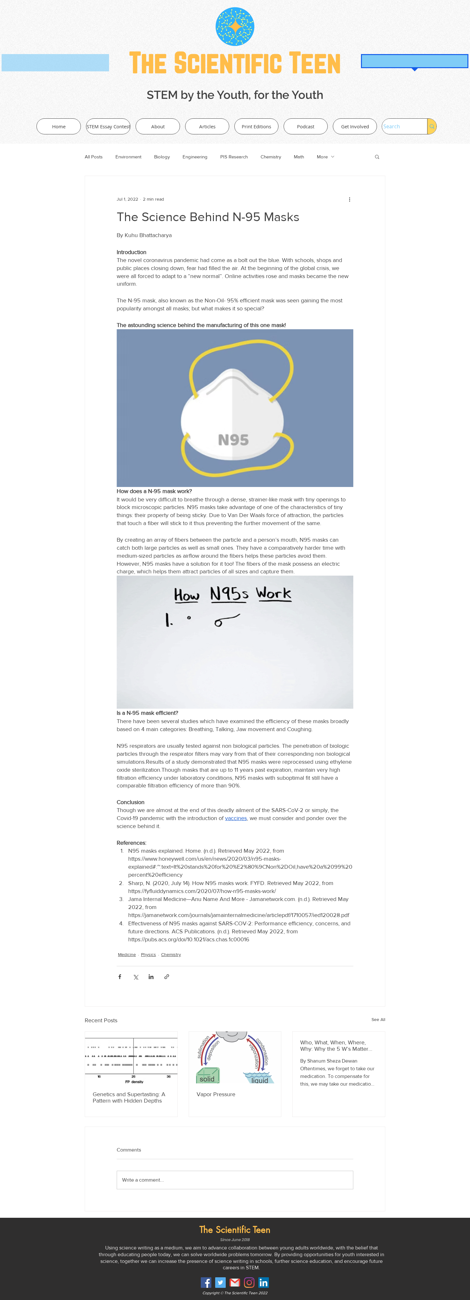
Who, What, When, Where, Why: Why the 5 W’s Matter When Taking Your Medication (338, 1045)
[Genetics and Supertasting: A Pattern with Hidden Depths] (131, 1057)
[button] (377, 156)
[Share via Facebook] (120, 977)
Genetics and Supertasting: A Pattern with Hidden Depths (129, 1097)
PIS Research (234, 156)
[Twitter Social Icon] (220, 1282)
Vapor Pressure (216, 1094)
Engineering (195, 156)
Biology (162, 156)
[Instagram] (249, 1282)
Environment (128, 156)
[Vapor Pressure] (235, 1057)
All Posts (94, 156)
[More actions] (349, 199)
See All (378, 1019)
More (322, 156)
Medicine (127, 954)
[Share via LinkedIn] (151, 977)
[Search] (431, 126)
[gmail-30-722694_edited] (235, 1282)
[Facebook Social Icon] (206, 1282)
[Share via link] (167, 977)
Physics (148, 954)
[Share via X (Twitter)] (135, 977)
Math (299, 156)
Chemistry (271, 156)
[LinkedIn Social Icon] (263, 1282)
